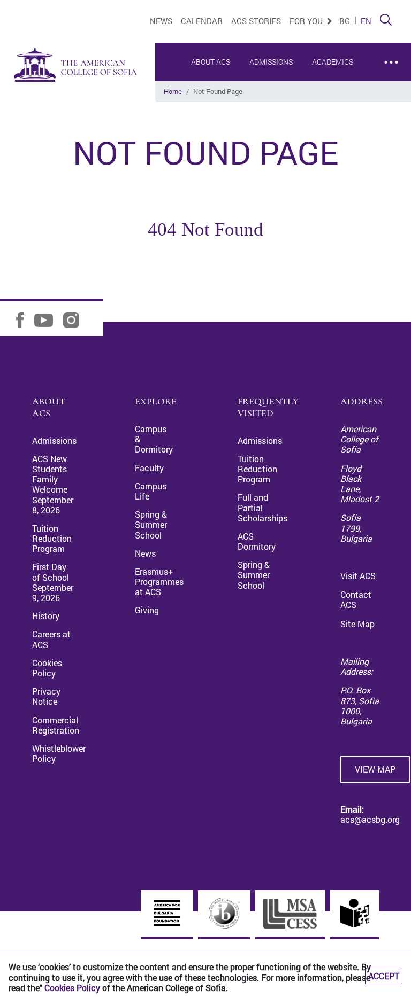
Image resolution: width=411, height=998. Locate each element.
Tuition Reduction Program (52, 538)
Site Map (357, 623)
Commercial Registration (55, 725)
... (391, 56)
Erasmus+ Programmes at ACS (159, 581)
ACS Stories (256, 20)
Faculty (149, 467)
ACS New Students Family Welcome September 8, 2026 (52, 484)
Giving (147, 609)
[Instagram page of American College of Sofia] (75, 319)
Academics (332, 62)
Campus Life (150, 491)
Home (173, 91)
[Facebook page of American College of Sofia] (24, 319)
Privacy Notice (46, 696)
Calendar (202, 20)
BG (344, 20)
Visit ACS (358, 575)
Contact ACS (355, 599)
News (161, 20)
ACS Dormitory (257, 541)
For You (307, 20)
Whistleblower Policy (59, 753)
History (45, 615)
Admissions (271, 62)
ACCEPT (383, 975)
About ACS (210, 62)
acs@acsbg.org (370, 819)
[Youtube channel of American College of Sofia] (47, 319)
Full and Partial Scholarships (262, 507)
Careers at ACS (51, 639)
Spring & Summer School (151, 524)
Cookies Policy (72, 987)
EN (366, 20)
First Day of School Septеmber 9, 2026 (52, 582)
